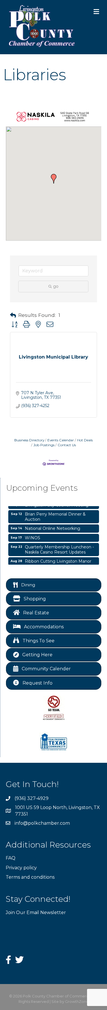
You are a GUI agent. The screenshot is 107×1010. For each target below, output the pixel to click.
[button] (54, 179)
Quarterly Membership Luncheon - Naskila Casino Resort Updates (59, 548)
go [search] (55, 286)
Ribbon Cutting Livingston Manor (58, 559)
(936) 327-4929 (32, 798)
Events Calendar (60, 440)
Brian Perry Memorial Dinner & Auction (55, 515)
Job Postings (43, 445)
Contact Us (67, 445)
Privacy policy (21, 867)
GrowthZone (77, 1001)
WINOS (32, 536)
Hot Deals (85, 440)
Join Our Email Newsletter (36, 912)
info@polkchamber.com (42, 823)
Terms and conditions (30, 877)
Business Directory (29, 440)
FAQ (10, 858)
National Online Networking (52, 527)
